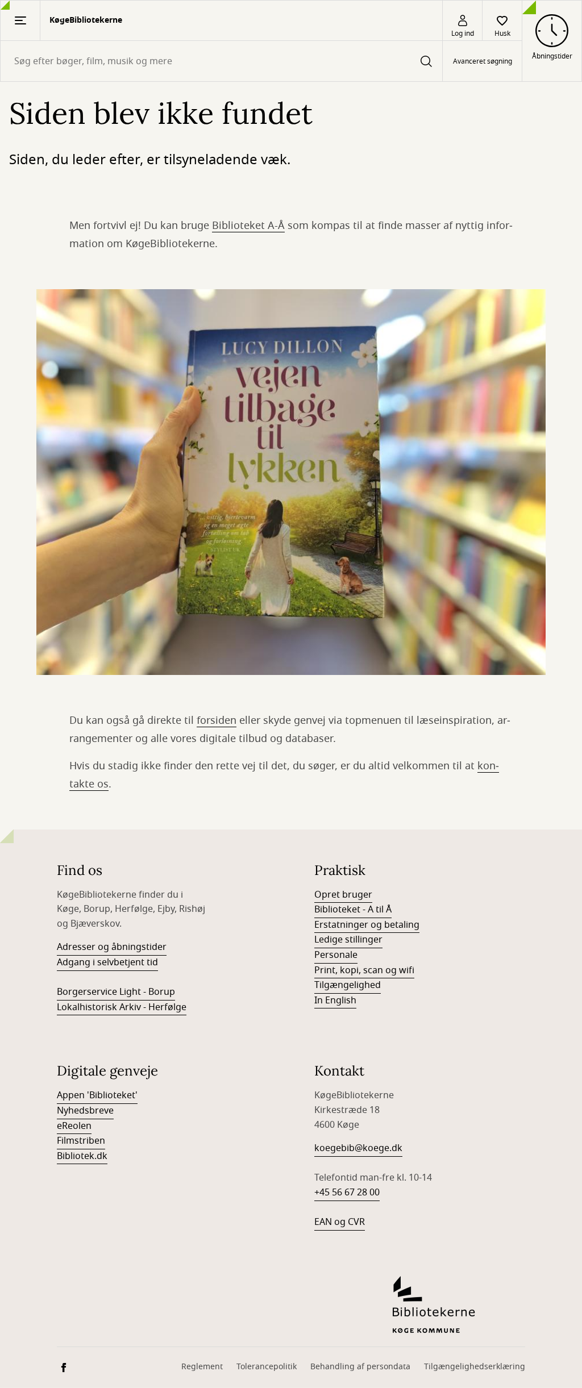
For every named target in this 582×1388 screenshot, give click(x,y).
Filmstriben (81, 1141)
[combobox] (221, 61)
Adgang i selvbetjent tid (107, 962)
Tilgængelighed (347, 985)
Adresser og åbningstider (112, 947)
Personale (335, 955)
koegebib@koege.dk (358, 1148)
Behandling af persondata (360, 1367)
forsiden (216, 720)
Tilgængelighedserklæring (474, 1367)
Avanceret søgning (482, 61)
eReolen (74, 1126)
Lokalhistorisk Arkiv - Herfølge (121, 1007)
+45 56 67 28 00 (347, 1192)
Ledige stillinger (348, 940)
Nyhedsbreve (85, 1111)
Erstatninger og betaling (366, 925)
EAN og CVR (339, 1222)
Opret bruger (343, 895)
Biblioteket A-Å (248, 225)
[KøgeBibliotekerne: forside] (459, 1304)
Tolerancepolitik (266, 1367)
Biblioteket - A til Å (353, 909)
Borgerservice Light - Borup (116, 992)
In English (335, 1000)
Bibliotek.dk (82, 1156)
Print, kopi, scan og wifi (364, 970)
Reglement (202, 1367)
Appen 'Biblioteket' (97, 1095)
